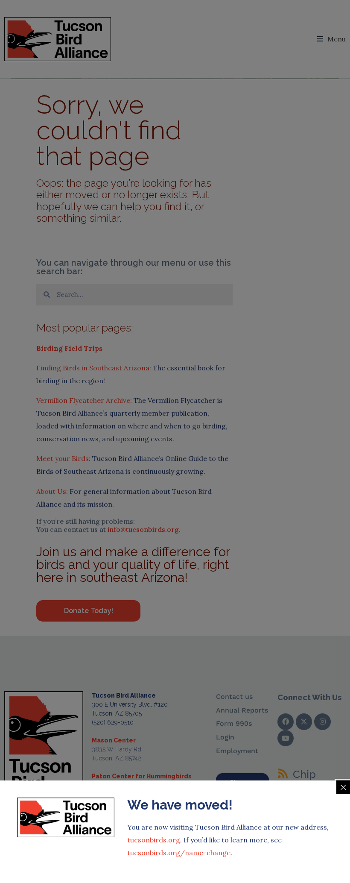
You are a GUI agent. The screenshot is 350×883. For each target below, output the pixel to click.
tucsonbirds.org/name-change (178, 852)
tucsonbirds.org (153, 840)
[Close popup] (343, 787)
